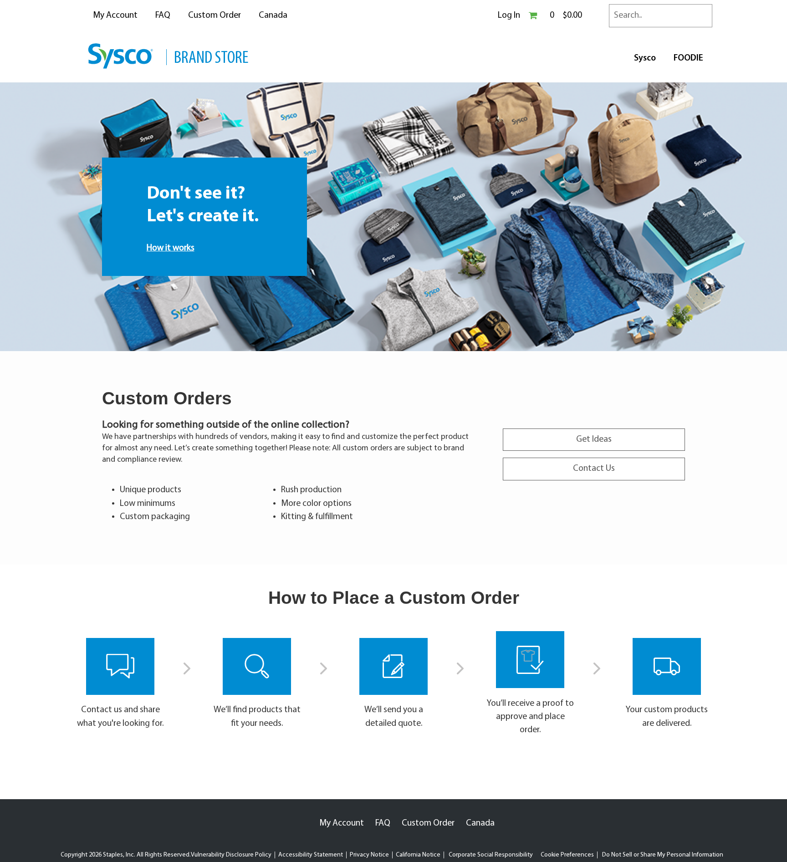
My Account (115, 15)
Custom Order (214, 15)
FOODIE (688, 58)
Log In (509, 15)
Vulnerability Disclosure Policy (231, 855)
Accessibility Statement (310, 855)
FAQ (162, 15)
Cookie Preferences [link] (567, 855)
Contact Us (594, 468)
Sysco (645, 58)
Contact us (101, 709)
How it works (170, 248)
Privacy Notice (369, 855)
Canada (273, 15)
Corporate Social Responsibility (491, 855)
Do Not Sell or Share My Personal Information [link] (662, 855)
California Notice (418, 855)
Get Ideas (594, 439)
